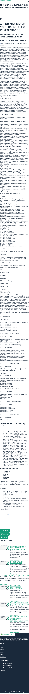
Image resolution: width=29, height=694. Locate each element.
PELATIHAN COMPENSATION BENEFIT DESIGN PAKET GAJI (19, 603)
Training (2, 647)
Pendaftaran (3, 657)
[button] (28, 1)
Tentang (2, 652)
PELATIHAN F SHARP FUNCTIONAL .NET (17, 562)
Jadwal (2, 649)
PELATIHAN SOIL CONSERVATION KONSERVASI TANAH (17, 587)
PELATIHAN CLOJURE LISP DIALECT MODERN (14, 575)
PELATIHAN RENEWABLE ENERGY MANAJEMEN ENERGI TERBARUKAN (18, 548)
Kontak (2, 654)
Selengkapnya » (14, 560)
